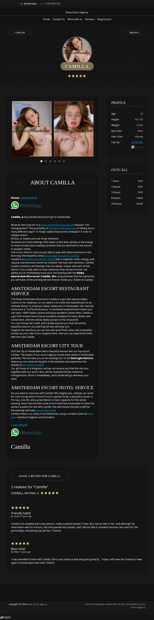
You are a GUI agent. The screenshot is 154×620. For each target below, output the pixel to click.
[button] (77, 617)
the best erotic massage (62, 228)
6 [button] (63, 161)
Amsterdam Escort (135, 604)
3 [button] (50, 161)
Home (46, 19)
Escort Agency (138, 607)
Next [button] (94, 129)
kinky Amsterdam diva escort (57, 225)
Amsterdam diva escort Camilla (61, 255)
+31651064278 (52, 3)
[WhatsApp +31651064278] (26, 205)
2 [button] (45, 161)
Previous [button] (11, 129)
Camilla (39, 365)
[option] (32, 129)
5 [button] (59, 161)
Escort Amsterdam (94, 604)
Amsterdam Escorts (115, 604)
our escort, (28, 365)
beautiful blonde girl (36, 259)
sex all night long (45, 410)
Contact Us (58, 19)
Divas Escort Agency (37, 604)
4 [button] (54, 161)
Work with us (74, 19)
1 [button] (41, 161)
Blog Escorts (104, 19)
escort (51, 259)
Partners (90, 19)
